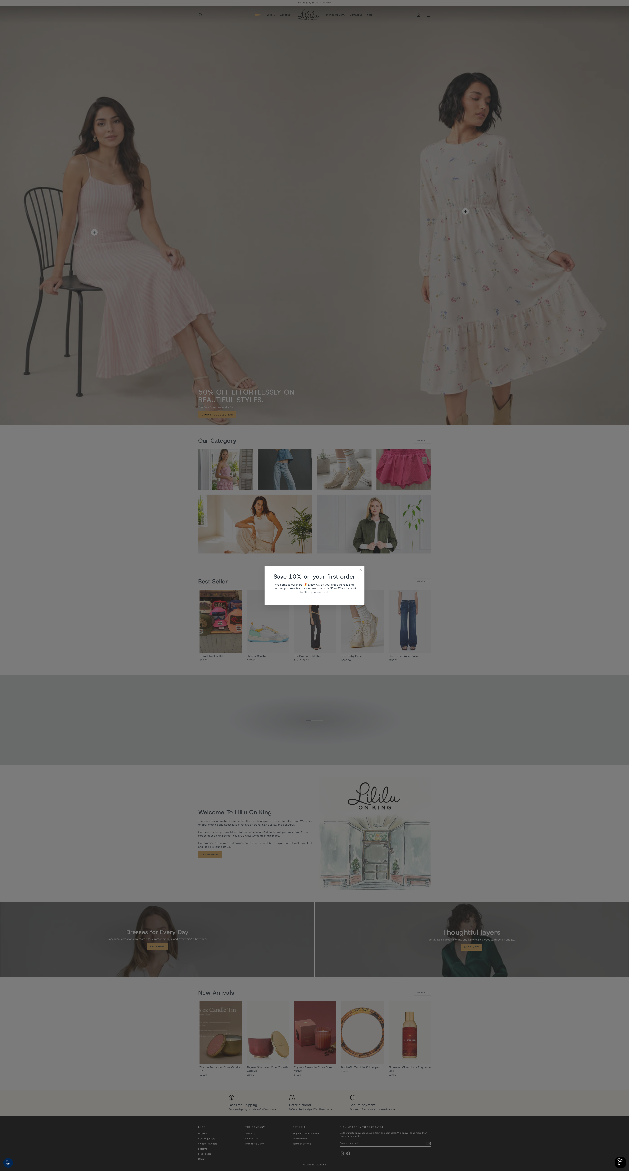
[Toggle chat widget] (620, 1162)
